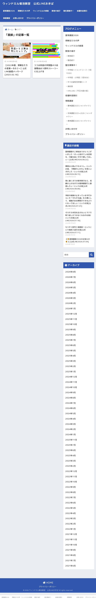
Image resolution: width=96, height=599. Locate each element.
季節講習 (6, 18)
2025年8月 (70, 334)
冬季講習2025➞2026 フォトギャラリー (79, 115)
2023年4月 (70, 455)
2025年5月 (70, 350)
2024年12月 (71, 376)
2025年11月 (71, 319)
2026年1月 (70, 308)
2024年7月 (70, 403)
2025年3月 (70, 361)
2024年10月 (71, 387)
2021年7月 (70, 560)
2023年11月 (71, 439)
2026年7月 (70, 277)
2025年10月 (71, 324)
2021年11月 (71, 539)
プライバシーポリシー (35, 18)
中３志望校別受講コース (77, 82)
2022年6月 (70, 502)
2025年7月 (70, 340)
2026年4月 (70, 292)
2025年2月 (70, 366)
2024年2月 (70, 429)
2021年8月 (70, 555)
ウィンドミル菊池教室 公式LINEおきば (28, 3)
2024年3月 (70, 424)
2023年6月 (70, 450)
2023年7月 (70, 445)
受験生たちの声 (24, 11)
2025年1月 (70, 371)
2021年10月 (71, 544)
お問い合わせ (18, 18)
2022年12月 (71, 471)
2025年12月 (71, 313)
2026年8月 (70, 271)
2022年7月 (70, 497)
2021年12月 (71, 534)
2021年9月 (70, 550)
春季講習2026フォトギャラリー (78, 122)
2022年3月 (70, 518)
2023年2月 (70, 466)
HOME (49, 582)
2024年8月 (70, 397)
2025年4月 (70, 355)
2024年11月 (71, 382)
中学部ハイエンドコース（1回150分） (78, 71)
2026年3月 (70, 298)
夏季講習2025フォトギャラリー (78, 107)
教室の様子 (56, 11)
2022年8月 (70, 492)
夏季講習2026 (9, 11)
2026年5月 (70, 287)
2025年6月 (70, 345)
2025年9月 (70, 329)
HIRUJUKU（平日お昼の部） (78, 91)
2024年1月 (70, 434)
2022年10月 (71, 481)
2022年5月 (70, 508)
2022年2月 (70, 523)
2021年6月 (70, 565)
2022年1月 (70, 529)
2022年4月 (70, 513)
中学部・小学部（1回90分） (79, 77)
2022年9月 (70, 487)
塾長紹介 (71, 60)
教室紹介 (71, 56)
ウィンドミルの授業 (41, 11)
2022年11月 (71, 476)
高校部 (70, 86)
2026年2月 (70, 303)
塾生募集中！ (68, 11)
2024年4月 (70, 418)
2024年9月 (70, 392)
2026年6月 (70, 282)
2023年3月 (70, 460)
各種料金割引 (82, 11)
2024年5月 (70, 413)
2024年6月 (70, 408)
